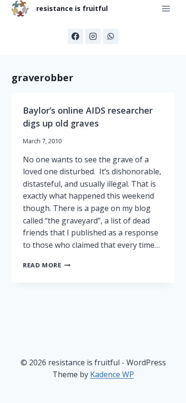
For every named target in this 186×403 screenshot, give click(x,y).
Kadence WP (112, 374)
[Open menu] (166, 8)
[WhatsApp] (110, 36)
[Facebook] (75, 36)
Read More (47, 265)
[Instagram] (93, 36)
